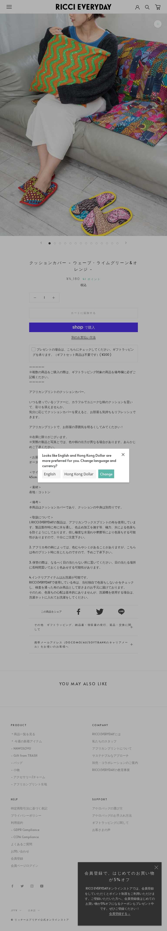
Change (106, 473)
